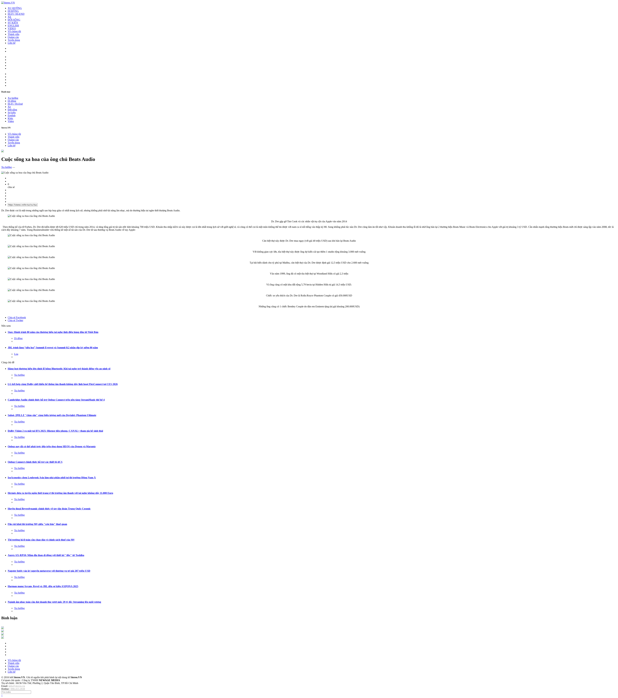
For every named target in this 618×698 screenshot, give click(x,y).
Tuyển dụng (14, 40)
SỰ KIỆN (13, 22)
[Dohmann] (2, 628)
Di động (12, 101)
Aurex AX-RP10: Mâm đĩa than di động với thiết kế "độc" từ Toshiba (46, 555)
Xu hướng (13, 98)
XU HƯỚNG (15, 8)
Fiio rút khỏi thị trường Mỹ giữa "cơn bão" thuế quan (37, 524)
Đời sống (12, 109)
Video (11, 121)
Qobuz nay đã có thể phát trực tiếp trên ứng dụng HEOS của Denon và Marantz (52, 446)
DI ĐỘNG (13, 11)
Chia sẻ (17, 317)
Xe (9, 106)
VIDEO (12, 28)
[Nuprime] (2, 634)
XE (9, 16)
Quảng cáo (13, 37)
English (11, 115)
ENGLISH (13, 25)
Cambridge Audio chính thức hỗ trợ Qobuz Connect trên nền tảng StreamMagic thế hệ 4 (56, 399)
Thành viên (13, 34)
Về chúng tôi (14, 31)
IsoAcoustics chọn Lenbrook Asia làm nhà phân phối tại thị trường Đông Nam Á (52, 477)
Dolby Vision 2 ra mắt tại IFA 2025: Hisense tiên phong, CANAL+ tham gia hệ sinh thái (55, 430)
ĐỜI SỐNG (14, 19)
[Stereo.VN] (8, 2)
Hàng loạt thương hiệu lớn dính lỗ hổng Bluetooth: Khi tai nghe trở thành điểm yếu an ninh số (59, 368)
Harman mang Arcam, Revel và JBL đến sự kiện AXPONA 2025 (43, 586)
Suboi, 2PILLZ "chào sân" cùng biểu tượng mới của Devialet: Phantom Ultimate (52, 415)
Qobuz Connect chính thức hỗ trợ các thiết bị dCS (35, 462)
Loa (16, 354)
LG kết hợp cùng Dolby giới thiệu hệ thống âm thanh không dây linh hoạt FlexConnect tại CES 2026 (63, 384)
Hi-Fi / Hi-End (15, 103)
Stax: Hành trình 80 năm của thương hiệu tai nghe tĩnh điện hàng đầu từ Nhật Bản (53, 332)
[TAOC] (2, 637)
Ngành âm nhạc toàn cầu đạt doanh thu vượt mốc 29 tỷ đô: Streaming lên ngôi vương (54, 602)
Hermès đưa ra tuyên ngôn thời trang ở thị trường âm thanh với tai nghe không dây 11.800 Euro (60, 493)
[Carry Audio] (2, 631)
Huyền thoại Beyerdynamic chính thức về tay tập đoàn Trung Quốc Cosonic (49, 508)
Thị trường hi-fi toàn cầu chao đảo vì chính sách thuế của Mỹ (41, 539)
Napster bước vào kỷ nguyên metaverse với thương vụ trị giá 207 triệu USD (49, 570)
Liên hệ (11, 43)
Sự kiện (12, 112)
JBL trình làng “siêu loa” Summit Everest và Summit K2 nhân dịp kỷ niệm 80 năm (53, 347)
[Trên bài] (2, 151)
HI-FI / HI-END (16, 14)
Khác (10, 118)
